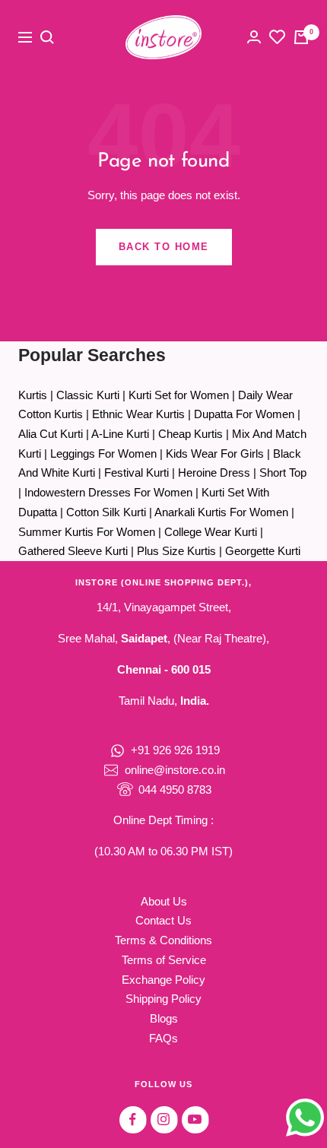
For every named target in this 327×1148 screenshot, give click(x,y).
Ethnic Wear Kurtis (138, 414)
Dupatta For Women (244, 414)
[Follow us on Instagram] (164, 1119)
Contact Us (163, 920)
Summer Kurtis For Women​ (86, 531)
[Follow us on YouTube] (195, 1119)
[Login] (254, 36)
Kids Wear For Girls (215, 453)
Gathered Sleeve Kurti (73, 550)
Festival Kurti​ (136, 472)
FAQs (163, 1038)
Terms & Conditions (163, 940)
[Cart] (301, 37)
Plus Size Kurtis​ (176, 550)
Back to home (164, 246)
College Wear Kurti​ (210, 531)
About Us (164, 901)
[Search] (47, 37)
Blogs (164, 1018)
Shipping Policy (163, 998)
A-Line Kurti (120, 433)
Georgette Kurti (262, 550)
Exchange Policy (163, 979)
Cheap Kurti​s (190, 433)
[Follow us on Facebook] (132, 1119)
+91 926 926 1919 (175, 750)
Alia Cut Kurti (50, 433)
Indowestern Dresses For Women (108, 492)
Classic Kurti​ (87, 394)
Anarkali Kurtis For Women (221, 512)
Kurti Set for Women (179, 394)
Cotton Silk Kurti (106, 512)
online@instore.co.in (175, 769)
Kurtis (32, 394)
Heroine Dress (214, 472)
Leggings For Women (103, 453)
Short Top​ (282, 472)
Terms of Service (164, 959)
